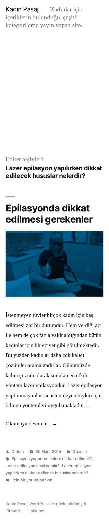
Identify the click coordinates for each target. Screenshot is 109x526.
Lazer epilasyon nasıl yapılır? (33, 465)
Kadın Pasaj (22, 9)
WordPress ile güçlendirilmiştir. (58, 503)
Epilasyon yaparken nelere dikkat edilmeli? (52, 458)
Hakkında (37, 511)
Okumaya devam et (31, 423)
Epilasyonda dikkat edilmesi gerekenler (49, 213)
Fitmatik (13, 511)
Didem (18, 451)
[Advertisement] (54, 92)
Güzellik (80, 451)
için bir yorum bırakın (32, 480)
